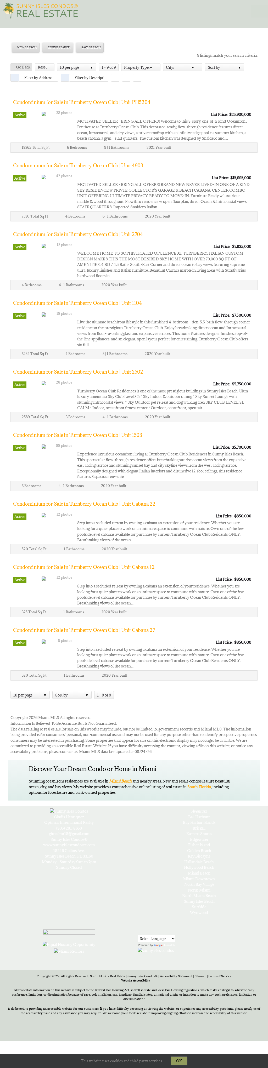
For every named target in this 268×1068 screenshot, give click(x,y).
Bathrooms (120, 147)
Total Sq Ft (41, 147)
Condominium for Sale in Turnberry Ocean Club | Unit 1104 (77, 303)
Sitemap (200, 976)
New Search (27, 47)
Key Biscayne (199, 856)
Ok (179, 1061)
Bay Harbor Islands (199, 822)
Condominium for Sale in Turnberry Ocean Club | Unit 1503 (77, 435)
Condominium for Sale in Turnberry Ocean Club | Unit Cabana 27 (84, 630)
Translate (170, 945)
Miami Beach (199, 873)
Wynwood (199, 912)
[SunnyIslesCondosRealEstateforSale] (42, 10)
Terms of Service (219, 976)
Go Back (22, 67)
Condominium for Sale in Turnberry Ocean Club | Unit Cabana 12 (84, 567)
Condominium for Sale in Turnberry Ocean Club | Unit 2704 (78, 234)
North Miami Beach (199, 895)
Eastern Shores (199, 833)
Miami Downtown (199, 878)
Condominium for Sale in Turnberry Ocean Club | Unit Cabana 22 (84, 504)
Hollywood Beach (199, 867)
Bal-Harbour (199, 816)
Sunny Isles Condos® (142, 976)
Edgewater (199, 839)
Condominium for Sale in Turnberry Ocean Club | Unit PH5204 (81, 102)
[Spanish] (155, 931)
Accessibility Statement (176, 976)
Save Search (91, 47)
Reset (43, 67)
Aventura (199, 811)
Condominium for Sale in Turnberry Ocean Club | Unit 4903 (78, 165)
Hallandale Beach (199, 861)
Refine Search (58, 47)
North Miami (199, 890)
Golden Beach (199, 850)
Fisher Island (199, 844)
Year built (163, 147)
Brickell (199, 828)
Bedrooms (78, 147)
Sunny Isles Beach (199, 901)
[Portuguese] (148, 931)
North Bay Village (199, 884)
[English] (141, 930)
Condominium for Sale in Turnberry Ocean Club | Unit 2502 (78, 372)
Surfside (199, 906)
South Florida (199, 786)
